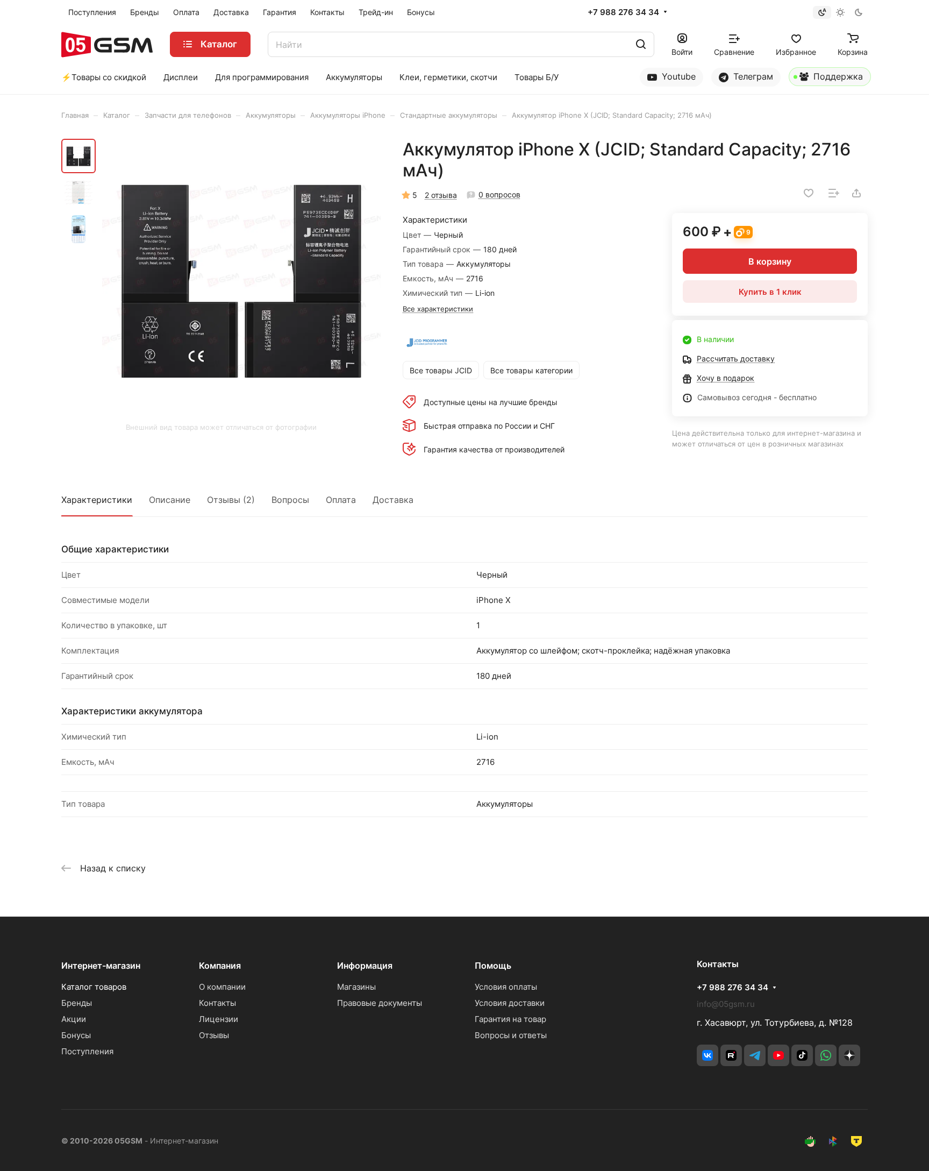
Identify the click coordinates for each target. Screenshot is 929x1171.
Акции (73, 1019)
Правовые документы (379, 1003)
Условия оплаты (506, 987)
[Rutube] (731, 1055)
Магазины (356, 987)
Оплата (341, 499)
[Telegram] (755, 1055)
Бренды (76, 1003)
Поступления (87, 1051)
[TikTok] (802, 1055)
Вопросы (290, 499)
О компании (222, 987)
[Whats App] (826, 1055)
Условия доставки (510, 1003)
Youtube (677, 76)
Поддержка (837, 76)
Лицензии (218, 1019)
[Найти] (640, 44)
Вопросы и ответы (511, 1035)
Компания (220, 965)
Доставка (393, 499)
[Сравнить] (834, 193)
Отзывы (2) (231, 499)
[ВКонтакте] (707, 1055)
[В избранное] (808, 193)
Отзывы (214, 1035)
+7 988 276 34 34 (623, 12)
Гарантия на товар (510, 1019)
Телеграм (752, 76)
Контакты (217, 1003)
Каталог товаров (93, 987)
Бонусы (76, 1035)
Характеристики (96, 499)
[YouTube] (778, 1055)
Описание (169, 499)
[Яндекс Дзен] (849, 1055)
